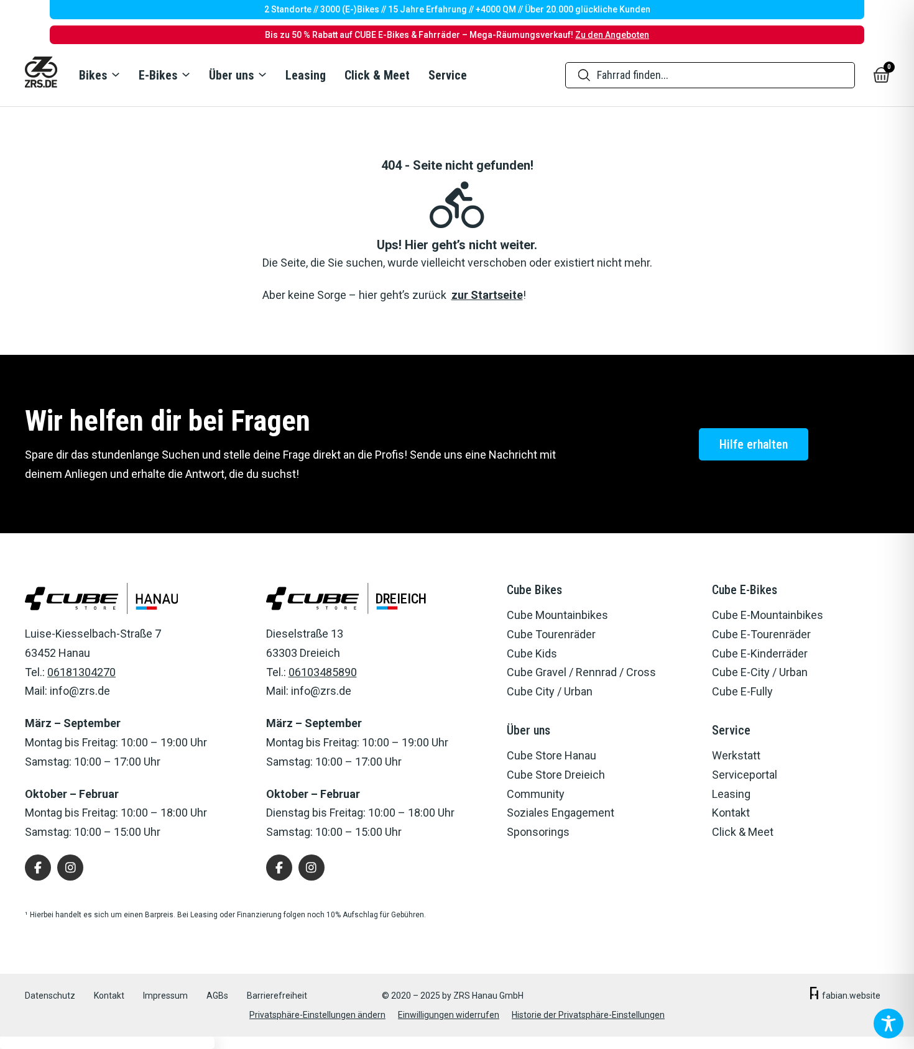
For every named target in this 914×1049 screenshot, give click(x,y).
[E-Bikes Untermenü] (185, 74)
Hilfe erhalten (753, 444)
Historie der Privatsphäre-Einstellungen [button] (588, 1015)
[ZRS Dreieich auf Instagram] (311, 867)
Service (447, 75)
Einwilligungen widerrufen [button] (448, 1015)
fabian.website (851, 996)
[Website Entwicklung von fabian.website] (814, 995)
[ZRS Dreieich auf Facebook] (279, 867)
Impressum (165, 996)
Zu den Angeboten (612, 35)
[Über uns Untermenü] (262, 74)
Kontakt (109, 996)
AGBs (217, 996)
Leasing (305, 75)
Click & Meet (377, 75)
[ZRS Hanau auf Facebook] (38, 867)
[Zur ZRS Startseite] (41, 75)
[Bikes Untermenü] (115, 74)
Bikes (93, 75)
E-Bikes (158, 75)
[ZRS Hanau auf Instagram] (70, 867)
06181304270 (81, 672)
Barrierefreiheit (277, 996)
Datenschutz (50, 996)
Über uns (231, 75)
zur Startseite (487, 294)
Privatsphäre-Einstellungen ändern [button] (317, 1015)
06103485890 (323, 672)
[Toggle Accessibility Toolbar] (888, 1023)
